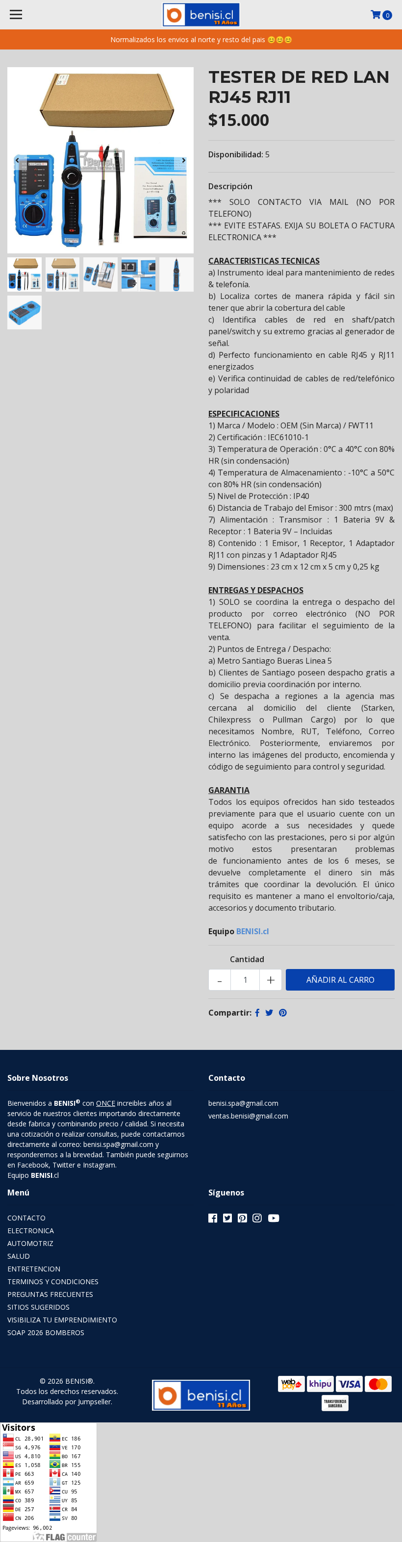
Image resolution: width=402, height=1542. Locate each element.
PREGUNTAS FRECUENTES (50, 1294)
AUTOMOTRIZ (30, 1243)
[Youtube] (273, 1220)
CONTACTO (26, 1217)
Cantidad (247, 959)
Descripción (230, 186)
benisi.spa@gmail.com (243, 1103)
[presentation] (17, 160)
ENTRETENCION (33, 1268)
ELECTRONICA (30, 1230)
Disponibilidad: (235, 154)
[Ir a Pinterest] (242, 1220)
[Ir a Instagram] (256, 1220)
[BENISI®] (201, 14)
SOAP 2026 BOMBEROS (45, 1332)
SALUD (18, 1256)
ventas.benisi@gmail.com (248, 1115)
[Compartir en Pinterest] (283, 1012)
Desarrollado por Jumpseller (66, 1401)
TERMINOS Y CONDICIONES (53, 1281)
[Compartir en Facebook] (257, 1012)
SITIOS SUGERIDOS (38, 1307)
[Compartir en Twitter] (269, 1012)
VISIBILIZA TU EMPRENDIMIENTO (62, 1319)
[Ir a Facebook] (212, 1220)
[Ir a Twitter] (227, 1220)
